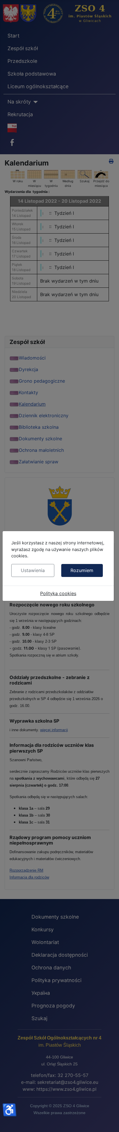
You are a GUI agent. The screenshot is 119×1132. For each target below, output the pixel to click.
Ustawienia (33, 570)
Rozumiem (81, 570)
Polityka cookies (58, 593)
